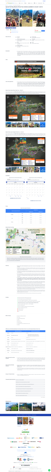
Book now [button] (43, 30)
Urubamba (10, 5)
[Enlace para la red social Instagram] (23, 465)
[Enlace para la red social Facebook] (21, 465)
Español (25, 434)
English (22, 434)
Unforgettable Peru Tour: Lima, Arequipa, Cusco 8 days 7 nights (12, 406)
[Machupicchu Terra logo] (10, 3)
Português (29, 434)
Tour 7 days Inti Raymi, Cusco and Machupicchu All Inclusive (39, 406)
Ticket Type (8, 179)
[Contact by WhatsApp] (49, 470)
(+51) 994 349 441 (35, 462)
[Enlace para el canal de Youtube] (24, 465)
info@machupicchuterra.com (22, 456)
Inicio (7, 5)
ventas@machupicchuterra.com (30, 456)
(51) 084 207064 (19, 462)
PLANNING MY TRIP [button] (40, 3)
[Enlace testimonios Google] (29, 465)
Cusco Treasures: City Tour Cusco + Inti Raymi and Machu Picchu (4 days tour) (25, 406)
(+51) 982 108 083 (26, 462)
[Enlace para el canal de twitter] (28, 465)
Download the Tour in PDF (14, 32)
